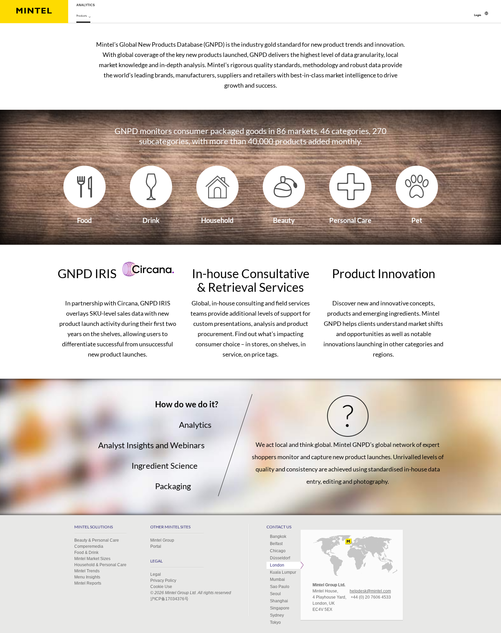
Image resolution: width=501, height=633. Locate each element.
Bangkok (278, 536)
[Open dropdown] (89, 16)
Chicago (278, 550)
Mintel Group (162, 540)
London (277, 565)
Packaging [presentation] (173, 486)
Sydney (277, 615)
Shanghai (279, 601)
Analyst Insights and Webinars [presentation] (151, 445)
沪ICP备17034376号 (169, 599)
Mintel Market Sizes (92, 558)
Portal (155, 546)
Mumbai (277, 579)
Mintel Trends (87, 571)
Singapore (279, 608)
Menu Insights (87, 577)
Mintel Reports (87, 583)
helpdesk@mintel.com (370, 591)
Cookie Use (161, 586)
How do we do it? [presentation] (186, 404)
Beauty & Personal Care (96, 540)
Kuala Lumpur (283, 572)
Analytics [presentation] (195, 424)
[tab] (137, 404)
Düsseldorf (280, 558)
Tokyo (275, 622)
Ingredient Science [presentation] (165, 465)
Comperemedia (88, 546)
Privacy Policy (163, 580)
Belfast (276, 543)
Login (477, 15)
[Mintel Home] (34, 11)
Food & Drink (86, 552)
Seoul (275, 593)
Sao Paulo (279, 586)
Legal (155, 574)
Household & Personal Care (100, 564)
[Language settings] (486, 13)
